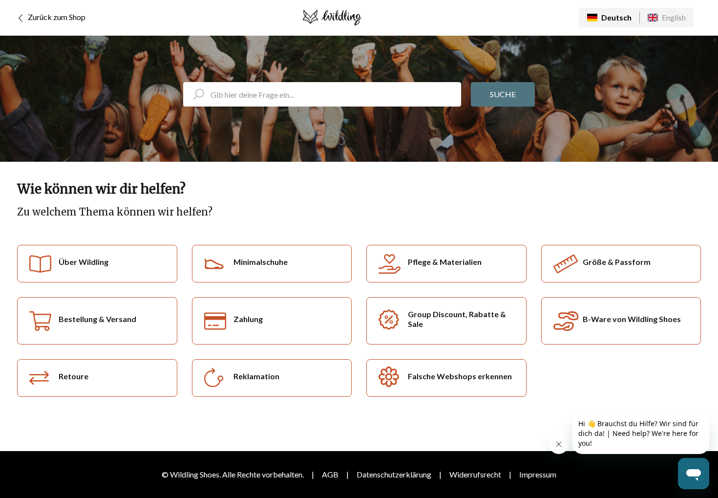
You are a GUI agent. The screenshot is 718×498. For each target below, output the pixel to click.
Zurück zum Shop (55, 17)
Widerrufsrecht (475, 474)
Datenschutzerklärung (394, 474)
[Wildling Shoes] (332, 17)
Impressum (537, 474)
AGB (330, 474)
